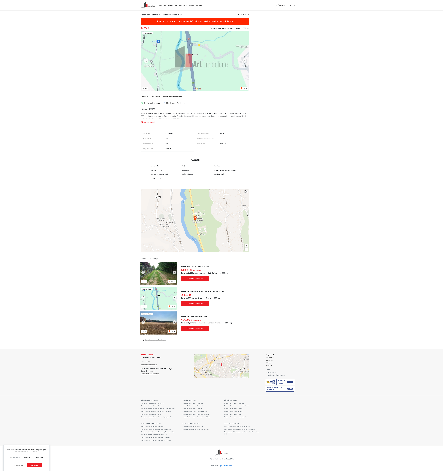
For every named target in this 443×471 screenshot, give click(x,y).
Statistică (27, 457)
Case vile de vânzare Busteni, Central (195, 411)
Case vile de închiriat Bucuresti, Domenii (196, 429)
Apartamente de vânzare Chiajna (152, 406)
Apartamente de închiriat (151, 423)
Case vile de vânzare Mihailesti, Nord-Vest (196, 417)
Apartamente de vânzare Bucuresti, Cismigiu (156, 411)
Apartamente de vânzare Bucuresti (152, 403)
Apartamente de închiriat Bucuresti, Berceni (155, 437)
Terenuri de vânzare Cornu (172, 97)
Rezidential (172, 5)
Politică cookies (271, 372)
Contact (199, 5)
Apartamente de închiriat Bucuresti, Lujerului (156, 429)
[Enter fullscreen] (246, 191)
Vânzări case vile (189, 400)
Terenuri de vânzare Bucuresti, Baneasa (237, 406)
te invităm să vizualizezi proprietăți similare (213, 21)
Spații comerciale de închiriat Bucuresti (237, 426)
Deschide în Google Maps (150, 374)
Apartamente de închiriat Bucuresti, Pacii (154, 434)
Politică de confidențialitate (275, 375)
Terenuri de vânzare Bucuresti (234, 403)
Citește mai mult (148, 122)
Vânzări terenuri (230, 400)
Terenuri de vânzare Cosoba (233, 408)
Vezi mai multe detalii (195, 278)
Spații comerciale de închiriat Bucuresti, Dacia (239, 429)
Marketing (39, 457)
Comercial (183, 5)
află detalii (31, 449)
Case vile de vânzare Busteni (192, 408)
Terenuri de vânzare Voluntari (233, 411)
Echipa (191, 5)
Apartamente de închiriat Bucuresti (152, 426)
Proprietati (162, 5)
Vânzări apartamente (149, 400)
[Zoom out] (246, 249)
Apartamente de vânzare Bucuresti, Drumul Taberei (158, 408)
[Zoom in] (246, 245)
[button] (146, 60)
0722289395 (145, 361)
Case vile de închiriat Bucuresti (193, 426)
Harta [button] (245, 88)
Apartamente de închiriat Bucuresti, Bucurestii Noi (157, 432)
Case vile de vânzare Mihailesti (193, 406)
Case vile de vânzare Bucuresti (193, 403)
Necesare (16, 457)
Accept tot (34, 465)
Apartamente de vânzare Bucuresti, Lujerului (156, 417)
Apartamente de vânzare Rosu (151, 414)
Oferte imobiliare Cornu (150, 97)
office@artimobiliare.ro (285, 5)
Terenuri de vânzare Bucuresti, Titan (236, 417)
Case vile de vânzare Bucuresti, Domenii (196, 414)
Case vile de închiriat (191, 423)
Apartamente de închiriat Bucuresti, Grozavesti (156, 440)
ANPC (268, 370)
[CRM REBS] (226, 465)
